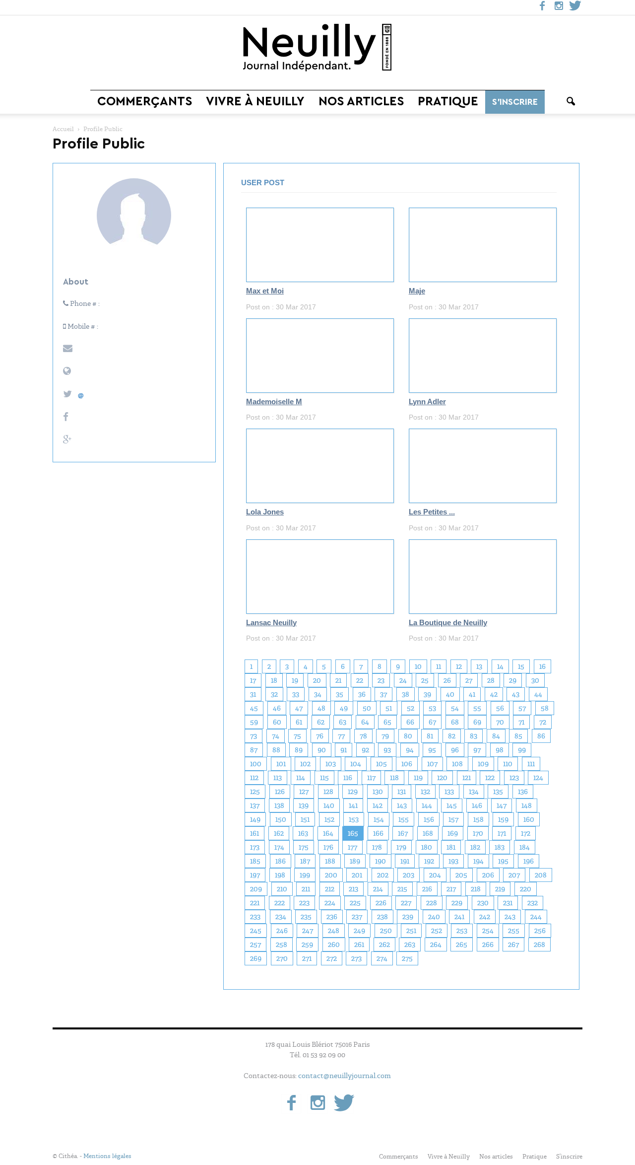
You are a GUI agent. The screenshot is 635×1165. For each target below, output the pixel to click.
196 (528, 861)
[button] (570, 102)
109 (483, 764)
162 (279, 833)
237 (357, 917)
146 (477, 805)
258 (281, 944)
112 (254, 778)
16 (542, 666)
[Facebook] (542, 7)
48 (321, 708)
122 (490, 778)
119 (418, 778)
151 (305, 819)
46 (277, 708)
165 (353, 833)
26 (447, 680)
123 (514, 778)
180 (426, 847)
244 (536, 917)
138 (279, 805)
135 (498, 792)
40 (450, 694)
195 (503, 861)
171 (502, 833)
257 (255, 944)
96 (455, 750)
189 (355, 861)
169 (452, 833)
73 (253, 736)
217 (451, 889)
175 (304, 847)
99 (522, 750)
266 (488, 944)
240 (434, 917)
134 (474, 792)
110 (507, 764)
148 (526, 805)
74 (275, 736)
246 (282, 931)
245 (255, 931)
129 (353, 792)
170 (478, 833)
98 (500, 750)
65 (387, 722)
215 (402, 889)
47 (299, 708)
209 (256, 889)
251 (411, 931)
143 (402, 805)
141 (353, 805)
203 (408, 875)
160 (528, 819)
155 (403, 819)
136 (523, 792)
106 (406, 764)
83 (473, 736)
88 (276, 750)
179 (401, 847)
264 (436, 944)
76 (319, 736)
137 (254, 805)
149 (255, 819)
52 (410, 708)
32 (274, 694)
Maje (417, 291)
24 (403, 680)
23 (381, 680)
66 (410, 722)
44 (538, 694)
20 (317, 680)
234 (280, 917)
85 (518, 736)
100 (255, 764)
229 (456, 903)
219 (500, 889)
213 (353, 889)
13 (479, 666)
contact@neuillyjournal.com (344, 1075)
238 (382, 917)
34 (317, 694)
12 (459, 666)
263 (409, 944)
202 (382, 875)
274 (382, 958)
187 (305, 861)
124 (538, 778)
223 (304, 903)
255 (513, 931)
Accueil (63, 129)
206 (488, 875)
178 (377, 847)
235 (306, 917)
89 (299, 750)
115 (324, 778)
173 (254, 847)
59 (254, 722)
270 (282, 958)
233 (255, 917)
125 (255, 792)
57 (522, 708)
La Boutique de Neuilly (448, 623)
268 (539, 944)
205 (461, 875)
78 (363, 736)
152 (329, 819)
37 (383, 694)
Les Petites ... (432, 512)
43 (515, 694)
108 (457, 764)
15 (521, 666)
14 (500, 666)
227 (406, 903)
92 (365, 750)
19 (295, 680)
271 (307, 958)
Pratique (448, 101)
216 (427, 889)
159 (503, 819)
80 (408, 736)
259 (307, 944)
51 (388, 708)
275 (407, 958)
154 (379, 819)
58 (545, 708)
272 (331, 958)
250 (386, 931)
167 (403, 833)
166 (378, 833)
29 (512, 680)
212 (329, 889)
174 (279, 847)
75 (297, 736)
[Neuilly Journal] (317, 48)
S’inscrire (515, 101)
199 (305, 875)
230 (483, 903)
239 (407, 917)
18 (274, 680)
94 (410, 750)
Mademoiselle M (274, 402)
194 (478, 861)
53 (432, 708)
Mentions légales (107, 1156)
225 (355, 903)
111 (531, 764)
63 (342, 722)
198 (280, 875)
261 (359, 944)
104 (355, 764)
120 (442, 778)
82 (451, 736)
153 (354, 819)
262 (384, 944)
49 (344, 708)
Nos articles (361, 101)
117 (371, 778)
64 (365, 722)
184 (524, 847)
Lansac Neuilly (271, 623)
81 (430, 736)
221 (254, 903)
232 (532, 903)
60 (277, 722)
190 (380, 861)
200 (331, 875)
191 (404, 861)
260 (334, 944)
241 (459, 917)
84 (496, 736)
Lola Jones (265, 512)
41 (472, 694)
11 (438, 666)
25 (425, 680)
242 (484, 917)
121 (466, 778)
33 (295, 694)
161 (254, 833)
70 (500, 722)
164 (328, 833)
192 (429, 861)
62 (320, 722)
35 (339, 694)
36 (362, 694)
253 (461, 931)
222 (279, 903)
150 (280, 819)
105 (381, 764)
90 (322, 750)
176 (328, 847)
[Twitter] (575, 7)
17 (253, 680)
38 (405, 694)
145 (451, 805)
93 (387, 750)
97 (477, 750)
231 (507, 903)
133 (449, 792)
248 (333, 931)
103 (330, 764)
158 (478, 819)
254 (488, 931)
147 (502, 805)
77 (341, 736)
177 (352, 847)
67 (432, 722)
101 (281, 764)
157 (453, 819)
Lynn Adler (427, 402)
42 (494, 694)
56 (500, 708)
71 (521, 722)
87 (253, 750)
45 (254, 708)
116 (347, 778)
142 (377, 805)
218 (476, 889)
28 (491, 680)
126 (280, 792)
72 (542, 722)
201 (357, 875)
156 (429, 819)
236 (331, 917)
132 (425, 792)
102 (305, 764)
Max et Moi (265, 291)
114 (300, 778)
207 (514, 875)
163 (303, 833)
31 (253, 694)
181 (450, 847)
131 (401, 792)
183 (500, 847)
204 (435, 875)
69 (477, 722)
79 (385, 736)
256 (540, 931)
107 (432, 764)
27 (468, 680)
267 (513, 944)
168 (428, 833)
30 (535, 680)
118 (394, 778)
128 (328, 792)
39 (427, 694)
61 (299, 722)
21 (338, 680)
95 (432, 750)
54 (455, 708)
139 (304, 805)
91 (343, 750)
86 (541, 736)
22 (359, 680)
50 (367, 708)
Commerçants (144, 101)
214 (378, 889)
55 (477, 708)
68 (455, 722)
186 (280, 861)
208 (541, 875)
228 (431, 903)
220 (525, 889)
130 (378, 792)
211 (306, 889)
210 (282, 889)
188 (330, 861)
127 (304, 792)
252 (436, 931)
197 (255, 875)
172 (525, 833)
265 (461, 944)
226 (381, 903)
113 (277, 778)
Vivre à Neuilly (255, 101)
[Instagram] (558, 7)
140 (328, 805)
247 (307, 931)
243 (510, 917)
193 (453, 861)
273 (356, 958)
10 (418, 666)
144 (427, 805)
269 (255, 958)
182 (475, 847)
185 (255, 861)
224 (329, 903)
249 (359, 931)
